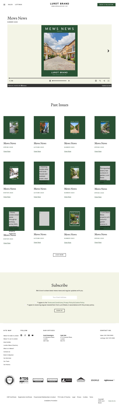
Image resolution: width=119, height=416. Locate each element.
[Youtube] (32, 335)
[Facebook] (25, 335)
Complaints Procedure (50, 400)
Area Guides (7, 342)
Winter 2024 (8, 192)
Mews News (9, 143)
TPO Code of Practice (63, 397)
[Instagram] (21, 335)
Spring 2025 (99, 147)
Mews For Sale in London (11, 335)
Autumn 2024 (39, 192)
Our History (6, 364)
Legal (73, 397)
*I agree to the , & (60, 302)
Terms (91, 397)
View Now (6, 151)
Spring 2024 (99, 193)
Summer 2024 (69, 192)
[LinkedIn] (29, 335)
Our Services (7, 358)
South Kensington (48, 335)
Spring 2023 (99, 238)
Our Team (6, 361)
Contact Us (6, 351)
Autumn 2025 (39, 147)
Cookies (85, 397)
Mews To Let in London (10, 339)
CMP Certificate (11, 397)
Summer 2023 (69, 238)
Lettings (18, 4)
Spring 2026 (8, 147)
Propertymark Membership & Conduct (45, 397)
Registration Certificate (25, 397)
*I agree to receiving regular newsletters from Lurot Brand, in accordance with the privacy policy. (60, 305)
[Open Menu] (4, 4)
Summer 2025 (69, 147)
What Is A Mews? (8, 348)
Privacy (79, 397)
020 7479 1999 (110, 338)
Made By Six (112, 401)
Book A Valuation (8, 355)
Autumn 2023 (39, 238)
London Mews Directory (10, 345)
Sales (10, 4)
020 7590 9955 (108, 335)
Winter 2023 (8, 239)
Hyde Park (63, 335)
